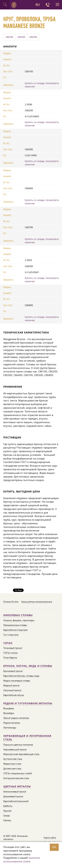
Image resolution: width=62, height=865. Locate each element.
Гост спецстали (11, 634)
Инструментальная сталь (16, 778)
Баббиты (7, 805)
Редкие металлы (11, 722)
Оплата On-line (10, 601)
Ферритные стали (12, 763)
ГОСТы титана (10, 652)
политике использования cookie (21, 859)
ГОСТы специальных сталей (17, 773)
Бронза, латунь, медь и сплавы (27, 666)
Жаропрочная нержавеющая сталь (21, 754)
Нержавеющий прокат (15, 749)
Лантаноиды (9, 727)
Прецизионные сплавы (15, 625)
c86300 (21, 36)
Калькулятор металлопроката (36, 601)
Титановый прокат (12, 647)
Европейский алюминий (15, 801)
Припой (7, 810)
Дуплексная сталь (12, 768)
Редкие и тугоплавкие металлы (27, 703)
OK (54, 847)
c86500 (33, 36)
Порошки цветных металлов (18, 744)
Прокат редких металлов (16, 717)
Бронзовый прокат (13, 671)
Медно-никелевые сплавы (16, 680)
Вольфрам (8, 708)
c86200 (9, 36)
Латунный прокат (12, 690)
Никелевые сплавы (18, 615)
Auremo (14, 5)
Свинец (7, 820)
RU (38, 4)
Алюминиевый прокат (14, 791)
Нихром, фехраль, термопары (18, 620)
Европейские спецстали (15, 629)
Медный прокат (11, 685)
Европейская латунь (13, 695)
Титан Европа (10, 657)
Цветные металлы (17, 786)
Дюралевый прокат (13, 796)
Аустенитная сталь (12, 758)
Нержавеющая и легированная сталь (27, 737)
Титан (7, 643)
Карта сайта (50, 837)
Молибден (8, 713)
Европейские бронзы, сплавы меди (21, 675)
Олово (6, 815)
